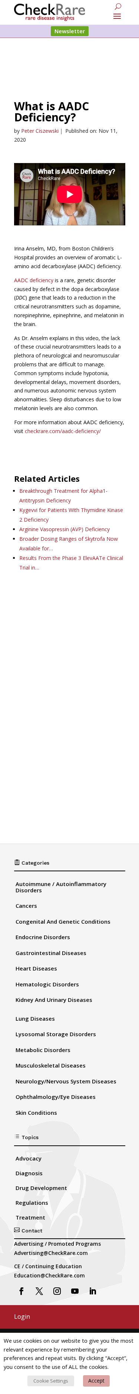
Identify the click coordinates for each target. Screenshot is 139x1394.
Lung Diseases (35, 1018)
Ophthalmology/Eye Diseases (56, 1096)
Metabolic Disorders (43, 1050)
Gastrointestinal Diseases (51, 953)
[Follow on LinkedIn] (92, 1291)
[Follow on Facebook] (21, 1291)
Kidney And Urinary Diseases (54, 999)
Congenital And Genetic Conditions (63, 921)
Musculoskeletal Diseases (51, 1065)
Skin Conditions (36, 1112)
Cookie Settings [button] (50, 1380)
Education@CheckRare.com (49, 1275)
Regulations (32, 1202)
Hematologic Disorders (47, 984)
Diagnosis (29, 1173)
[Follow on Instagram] (57, 1291)
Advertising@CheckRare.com (51, 1252)
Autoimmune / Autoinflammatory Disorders (61, 887)
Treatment (30, 1217)
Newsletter (69, 31)
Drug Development (41, 1187)
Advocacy (29, 1158)
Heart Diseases (36, 968)
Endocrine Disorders (43, 937)
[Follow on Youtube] (74, 1291)
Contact (28, 1231)
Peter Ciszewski (40, 130)
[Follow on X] (39, 1291)
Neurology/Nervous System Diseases (66, 1081)
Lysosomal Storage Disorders (56, 1034)
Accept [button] (96, 1380)
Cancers (26, 905)
